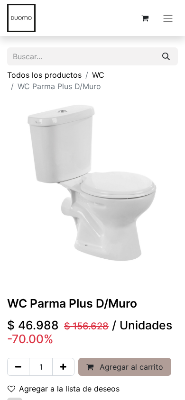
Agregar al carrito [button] (130, 367)
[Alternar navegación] (168, 18)
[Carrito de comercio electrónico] (144, 18)
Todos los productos (44, 75)
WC (98, 75)
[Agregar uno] (63, 367)
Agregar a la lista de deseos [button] (69, 388)
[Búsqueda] (166, 56)
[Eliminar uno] (18, 367)
